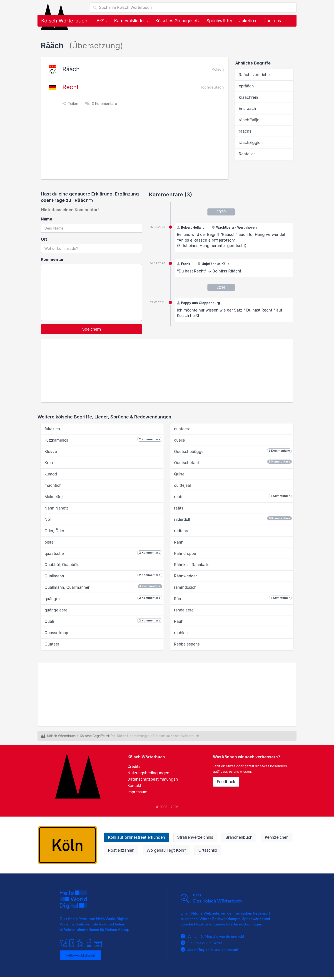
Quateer (52, 644)
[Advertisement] (135, 145)
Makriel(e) (54, 497)
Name (46, 219)
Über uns (272, 20)
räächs (245, 131)
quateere (182, 429)
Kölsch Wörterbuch (64, 21)
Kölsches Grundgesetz (177, 20)
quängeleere (56, 610)
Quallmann (102, 575)
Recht (70, 87)
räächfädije (249, 120)
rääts (178, 508)
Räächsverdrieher (255, 74)
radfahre (181, 531)
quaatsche (102, 553)
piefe (49, 542)
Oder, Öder (54, 531)
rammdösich (185, 587)
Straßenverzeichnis (195, 837)
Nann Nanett (56, 508)
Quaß (102, 621)
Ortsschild (207, 850)
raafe (232, 496)
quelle (179, 440)
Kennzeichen (277, 837)
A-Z (101, 20)
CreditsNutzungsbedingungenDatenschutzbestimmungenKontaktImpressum (152, 779)
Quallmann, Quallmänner (103, 587)
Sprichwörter (219, 20)
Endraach (247, 108)
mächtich (53, 485)
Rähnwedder (185, 576)
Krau (49, 462)
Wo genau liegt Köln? (166, 850)
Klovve (51, 451)
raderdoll (232, 519)
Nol (48, 519)
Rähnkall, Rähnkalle (191, 564)
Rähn (178, 542)
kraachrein (248, 97)
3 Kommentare (104, 103)
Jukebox (248, 20)
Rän (232, 598)
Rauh (178, 621)
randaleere (184, 610)
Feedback (226, 781)
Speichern (91, 329)
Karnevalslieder (130, 20)
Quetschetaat (232, 462)
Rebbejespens (187, 644)
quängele (102, 598)
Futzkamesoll (102, 440)
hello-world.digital (80, 955)
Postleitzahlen (121, 850)
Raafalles (247, 154)
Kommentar (52, 259)
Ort (44, 239)
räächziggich (251, 142)
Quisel (179, 474)
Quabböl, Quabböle (62, 564)
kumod (51, 474)
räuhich (181, 633)
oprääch (246, 86)
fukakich (52, 429)
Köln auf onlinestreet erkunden (136, 837)
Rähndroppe (185, 553)
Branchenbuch (238, 837)
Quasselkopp (56, 633)
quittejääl (182, 485)
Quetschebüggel (232, 451)
